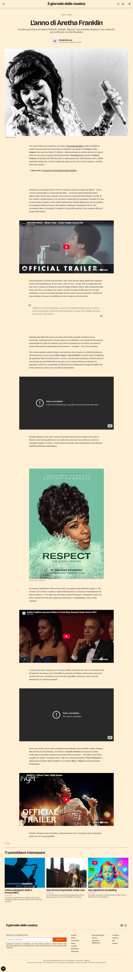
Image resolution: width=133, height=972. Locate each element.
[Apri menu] (3, 4)
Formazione (75, 940)
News (73, 943)
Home (63, 15)
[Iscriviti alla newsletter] (123, 4)
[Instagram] (125, 925)
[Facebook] (122, 925)
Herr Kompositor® (98, 935)
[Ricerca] (118, 4)
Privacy (115, 943)
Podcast (74, 946)
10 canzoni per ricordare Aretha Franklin (59, 170)
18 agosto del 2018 (75, 146)
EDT (113, 940)
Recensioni (75, 949)
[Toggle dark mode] (129, 4)
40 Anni (94, 938)
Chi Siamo (115, 935)
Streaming (74, 951)
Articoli (69, 15)
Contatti (115, 938)
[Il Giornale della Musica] (66, 4)
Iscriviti (59, 939)
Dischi (73, 938)
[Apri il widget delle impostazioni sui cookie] (3, 968)
